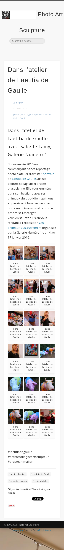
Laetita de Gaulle (24, 179)
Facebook (24, 50)
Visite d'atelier (20, 118)
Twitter (31, 50)
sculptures (37, 114)
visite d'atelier (41, 481)
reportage (26, 114)
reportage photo (19, 481)
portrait (16, 114)
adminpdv (18, 102)
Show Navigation (51, 32)
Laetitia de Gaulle (41, 474)
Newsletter (18, 530)
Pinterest (39, 50)
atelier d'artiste (18, 474)
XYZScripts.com (44, 530)
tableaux (47, 114)
